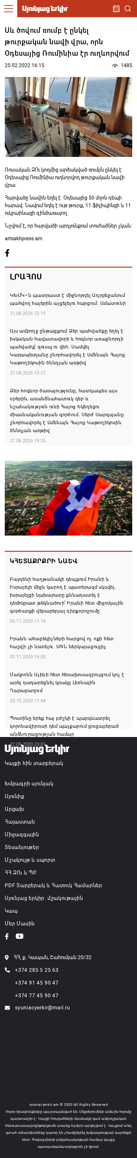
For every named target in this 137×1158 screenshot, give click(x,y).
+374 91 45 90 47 (37, 983)
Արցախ (14, 809)
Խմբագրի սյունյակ (29, 784)
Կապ (11, 911)
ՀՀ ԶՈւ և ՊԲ (21, 873)
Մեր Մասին (20, 924)
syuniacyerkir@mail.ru (42, 1008)
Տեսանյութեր (22, 847)
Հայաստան (20, 822)
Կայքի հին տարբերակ (34, 763)
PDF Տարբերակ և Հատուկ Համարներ (53, 885)
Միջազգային (22, 835)
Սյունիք (15, 796)
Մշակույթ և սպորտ (30, 860)
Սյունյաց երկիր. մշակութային (44, 898)
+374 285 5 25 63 (37, 970)
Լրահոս (26, 276)
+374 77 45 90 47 (37, 996)
